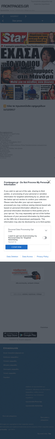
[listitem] (27, 230)
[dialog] (27, 219)
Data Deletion (12, 256)
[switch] (45, 237)
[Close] (49, 182)
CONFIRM (16, 247)
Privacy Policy (42, 256)
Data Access (27, 256)
